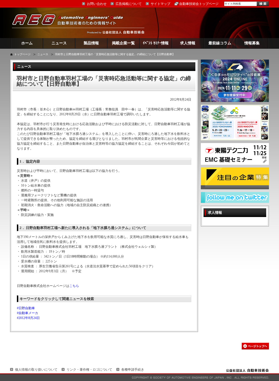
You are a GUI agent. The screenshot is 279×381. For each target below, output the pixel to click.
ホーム (27, 43)
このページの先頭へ (255, 346)
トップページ (22, 54)
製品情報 (91, 43)
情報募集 (252, 43)
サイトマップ (160, 4)
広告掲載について (129, 4)
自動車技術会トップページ (199, 4)
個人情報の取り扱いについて (36, 369)
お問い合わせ (97, 4)
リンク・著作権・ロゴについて (89, 369)
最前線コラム (219, 43)
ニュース (59, 43)
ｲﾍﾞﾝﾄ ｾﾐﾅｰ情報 (156, 43)
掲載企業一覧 (123, 43)
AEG (71, 23)
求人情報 (187, 43)
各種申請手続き (132, 369)
